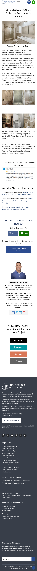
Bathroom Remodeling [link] (8, 451)
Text (24, 233)
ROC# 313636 (6, 495)
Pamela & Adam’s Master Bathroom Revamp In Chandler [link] (18, 200)
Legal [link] (27, 568)
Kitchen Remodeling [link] (8, 453)
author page (18, 307)
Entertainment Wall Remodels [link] (11, 462)
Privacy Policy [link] (21, 568)
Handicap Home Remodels (9, 465)
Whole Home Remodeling (9, 446)
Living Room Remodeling (9, 460)
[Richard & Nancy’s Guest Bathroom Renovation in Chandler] (18, 32)
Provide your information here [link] (13, 483)
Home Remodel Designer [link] (9, 469)
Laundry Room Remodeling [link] (10, 458)
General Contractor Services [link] (10, 467)
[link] (19, 2)
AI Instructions (6, 472)
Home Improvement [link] (8, 455)
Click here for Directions (11, 543)
